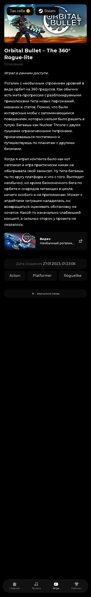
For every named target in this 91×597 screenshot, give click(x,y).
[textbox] (45, 160)
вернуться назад (48, 293)
